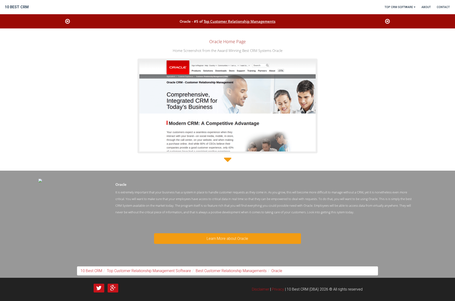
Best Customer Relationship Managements (231, 271)
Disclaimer (260, 289)
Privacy (278, 289)
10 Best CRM (91, 271)
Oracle (276, 271)
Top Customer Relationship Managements (239, 21)
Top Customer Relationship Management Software (149, 271)
